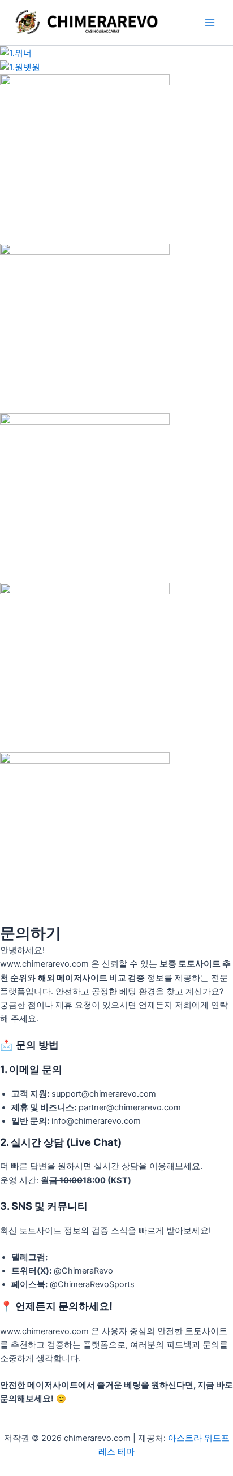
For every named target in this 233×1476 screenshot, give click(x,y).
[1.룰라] (85, 158)
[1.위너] (16, 52)
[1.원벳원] (20, 67)
